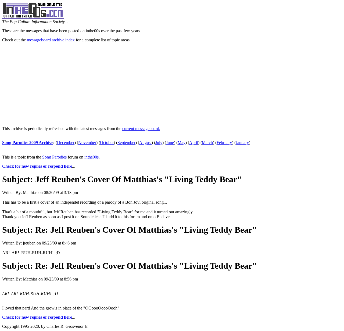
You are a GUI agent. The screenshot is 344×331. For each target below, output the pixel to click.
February (224, 142)
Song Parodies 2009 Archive (27, 142)
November (87, 142)
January (242, 142)
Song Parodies (54, 157)
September (126, 142)
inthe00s (91, 157)
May (181, 142)
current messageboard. (141, 128)
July (158, 142)
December (65, 142)
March (207, 142)
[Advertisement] (172, 84)
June (170, 142)
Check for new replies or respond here (37, 166)
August (145, 142)
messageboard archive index (51, 40)
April (193, 142)
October (107, 142)
